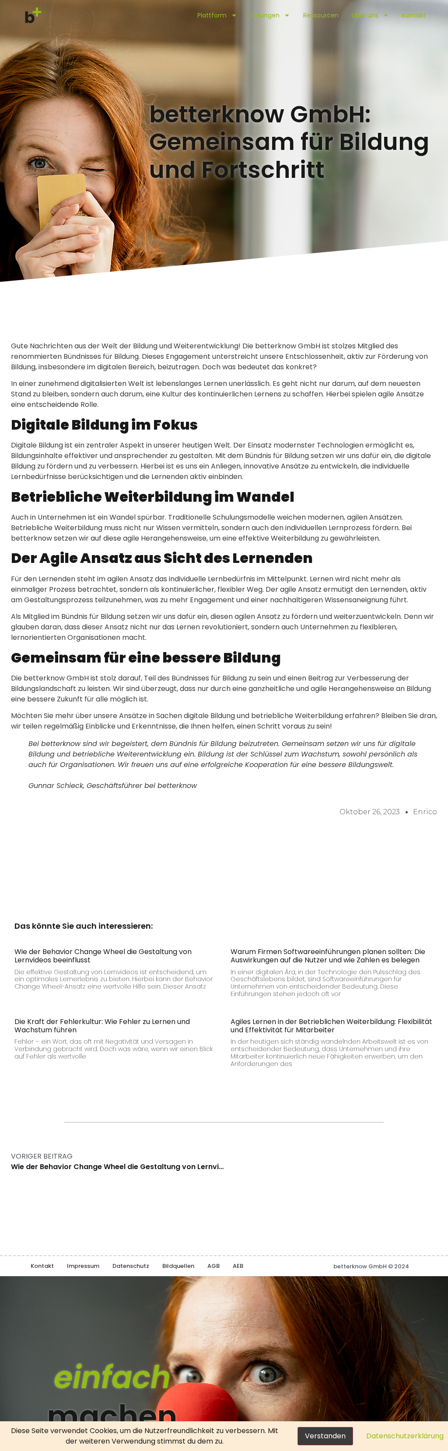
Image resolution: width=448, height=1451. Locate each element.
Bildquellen (178, 1266)
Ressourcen (321, 15)
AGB (213, 1266)
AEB (238, 1266)
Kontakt (414, 15)
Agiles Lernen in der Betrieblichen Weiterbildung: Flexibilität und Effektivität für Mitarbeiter (331, 1026)
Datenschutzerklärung (405, 1436)
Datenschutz (130, 1266)
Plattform (212, 15)
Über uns (365, 15)
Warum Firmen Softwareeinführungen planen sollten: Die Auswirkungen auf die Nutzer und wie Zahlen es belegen (328, 956)
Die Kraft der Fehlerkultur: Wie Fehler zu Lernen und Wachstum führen (102, 1026)
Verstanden (325, 1436)
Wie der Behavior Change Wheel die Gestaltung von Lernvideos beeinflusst (103, 956)
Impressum (83, 1266)
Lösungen (265, 15)
